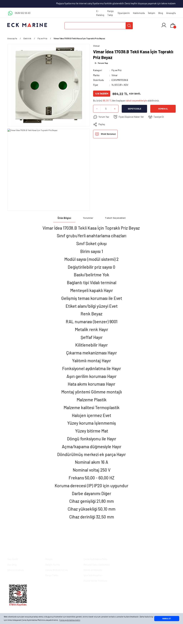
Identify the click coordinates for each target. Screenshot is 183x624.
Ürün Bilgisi (64, 217)
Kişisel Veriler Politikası (95, 580)
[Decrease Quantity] (96, 108)
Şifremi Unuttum (15, 570)
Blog (160, 13)
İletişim (151, 13)
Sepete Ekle (134, 109)
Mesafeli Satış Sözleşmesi (97, 564)
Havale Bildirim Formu (56, 570)
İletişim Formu (52, 564)
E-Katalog (100, 13)
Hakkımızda (139, 13)
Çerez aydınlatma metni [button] (69, 620)
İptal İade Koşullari (93, 575)
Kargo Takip (110, 13)
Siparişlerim (124, 13)
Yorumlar (88, 217)
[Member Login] (164, 25)
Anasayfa (171, 13)
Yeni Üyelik (12, 559)
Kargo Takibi (51, 575)
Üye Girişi (12, 564)
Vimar (115, 75)
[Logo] (27, 25)
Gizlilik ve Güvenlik (93, 570)
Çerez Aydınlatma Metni (95, 559)
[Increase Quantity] (114, 108)
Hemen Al (163, 109)
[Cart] (173, 26)
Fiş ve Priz (117, 70)
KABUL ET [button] (166, 618)
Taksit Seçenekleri (115, 217)
